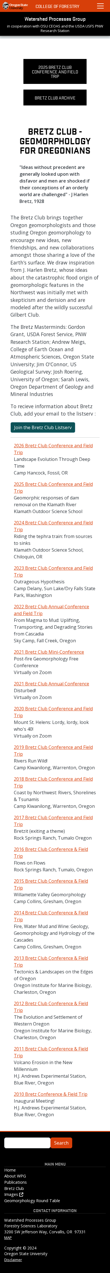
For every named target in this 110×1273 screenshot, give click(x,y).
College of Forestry (57, 6)
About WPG (15, 1176)
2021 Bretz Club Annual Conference (51, 684)
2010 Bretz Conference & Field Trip (50, 1094)
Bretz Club (14, 1188)
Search (61, 1143)
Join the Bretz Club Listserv (43, 427)
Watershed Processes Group (55, 18)
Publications (15, 1182)
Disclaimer (13, 1259)
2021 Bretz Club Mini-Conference (49, 652)
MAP (8, 1237)
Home (10, 1170)
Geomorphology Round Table (32, 1200)
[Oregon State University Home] (15, 6)
